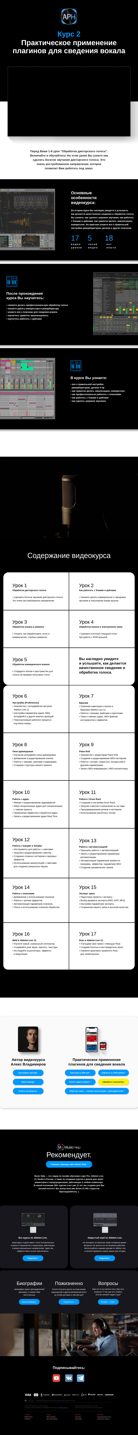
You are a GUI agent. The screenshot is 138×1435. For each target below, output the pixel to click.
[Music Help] (71, 1150)
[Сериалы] (27, 1419)
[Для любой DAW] (52, 1419)
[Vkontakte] (69, 1382)
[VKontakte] (78, 1419)
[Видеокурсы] (28, 1417)
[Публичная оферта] (103, 1419)
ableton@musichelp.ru (63, 1407)
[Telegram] (80, 1381)
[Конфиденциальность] (104, 1417)
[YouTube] (56, 1382)
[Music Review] (51, 1417)
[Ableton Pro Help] (25, 1401)
